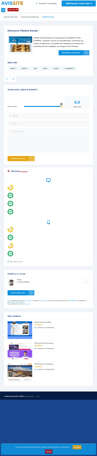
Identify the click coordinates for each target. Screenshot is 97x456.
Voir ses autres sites (18, 293)
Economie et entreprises (30, 17)
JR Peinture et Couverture (44, 364)
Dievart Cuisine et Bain (43, 322)
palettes (24, 68)
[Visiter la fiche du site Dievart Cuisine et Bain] (20, 330)
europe (56, 68)
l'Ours (19, 280)
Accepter (77, 447)
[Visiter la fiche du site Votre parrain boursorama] (20, 351)
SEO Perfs (12, 10)
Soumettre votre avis (18, 158)
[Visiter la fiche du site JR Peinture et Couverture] (20, 372)
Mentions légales (28, 396)
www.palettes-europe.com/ (71, 53)
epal (35, 68)
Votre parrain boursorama (44, 343)
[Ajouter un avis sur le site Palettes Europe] (13, 79)
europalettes (69, 68)
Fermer (48, 451)
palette (13, 68)
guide (45, 68)
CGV (38, 396)
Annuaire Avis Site (11, 17)
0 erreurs (24, 171)
